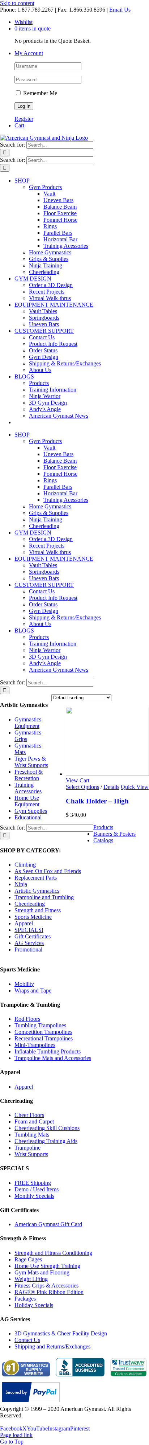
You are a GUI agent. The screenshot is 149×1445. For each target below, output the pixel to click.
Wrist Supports (31, 1154)
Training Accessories (28, 788)
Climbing (25, 864)
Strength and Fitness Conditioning (53, 1253)
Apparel (23, 923)
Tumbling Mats (31, 1134)
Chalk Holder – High (97, 801)
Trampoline (27, 1148)
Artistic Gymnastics (36, 891)
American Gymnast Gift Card (48, 1224)
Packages (25, 1298)
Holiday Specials (33, 1305)
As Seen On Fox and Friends (47, 871)
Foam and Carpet (34, 1121)
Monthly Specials (34, 1196)
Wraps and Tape (32, 990)
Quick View (135, 787)
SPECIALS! (28, 930)
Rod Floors (27, 1019)
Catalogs (103, 840)
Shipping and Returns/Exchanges (52, 1346)
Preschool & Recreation (28, 775)
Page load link (16, 1435)
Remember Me (39, 93)
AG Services (29, 943)
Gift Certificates (32, 936)
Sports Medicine (33, 917)
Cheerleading (29, 904)
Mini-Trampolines (34, 1045)
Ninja (20, 884)
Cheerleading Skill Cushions (47, 1128)
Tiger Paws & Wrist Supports (31, 762)
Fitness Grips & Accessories (46, 1285)
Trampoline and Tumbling (44, 897)
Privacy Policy (16, 1422)
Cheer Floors (29, 1115)
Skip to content (17, 3)
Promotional (28, 949)
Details (111, 787)
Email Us (120, 10)
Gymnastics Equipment (27, 722)
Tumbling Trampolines (40, 1025)
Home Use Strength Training (47, 1266)
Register (23, 119)
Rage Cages (28, 1259)
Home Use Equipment (26, 801)
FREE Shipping (32, 1183)
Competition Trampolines (43, 1032)
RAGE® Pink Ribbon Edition (49, 1292)
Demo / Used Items (36, 1189)
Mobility (24, 984)
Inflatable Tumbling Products (47, 1051)
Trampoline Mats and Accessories (52, 1058)
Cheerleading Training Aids (45, 1141)
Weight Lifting (31, 1279)
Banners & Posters (114, 834)
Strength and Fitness (37, 910)
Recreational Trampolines (43, 1038)
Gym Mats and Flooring (41, 1272)
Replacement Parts (35, 878)
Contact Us (27, 1340)
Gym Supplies (30, 811)
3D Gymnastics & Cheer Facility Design (60, 1333)
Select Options (82, 787)
